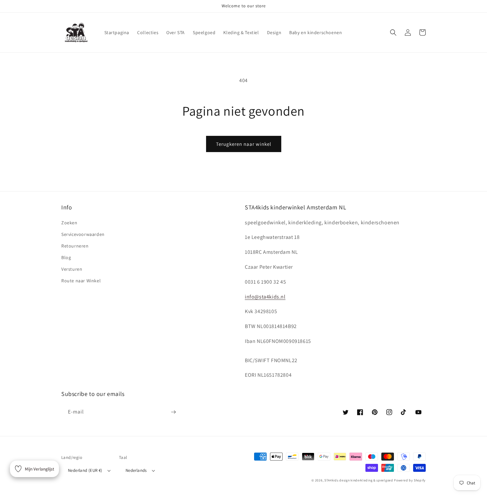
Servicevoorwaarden (83, 234)
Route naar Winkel (81, 281)
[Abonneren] (173, 412)
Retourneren (75, 246)
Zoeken (69, 223)
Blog (66, 257)
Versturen (71, 269)
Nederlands (136, 470)
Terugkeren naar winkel (243, 144)
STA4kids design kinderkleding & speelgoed (358, 480)
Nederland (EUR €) (85, 470)
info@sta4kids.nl (265, 296)
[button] (393, 32)
